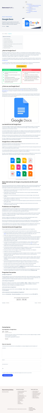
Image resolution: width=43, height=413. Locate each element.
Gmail (22, 89)
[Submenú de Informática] (31, 10)
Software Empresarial (9, 16)
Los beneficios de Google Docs (8, 41)
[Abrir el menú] (23, 7)
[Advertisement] (21, 313)
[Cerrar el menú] (26, 2)
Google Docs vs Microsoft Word (8, 42)
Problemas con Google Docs (8, 45)
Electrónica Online (7, 390)
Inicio (3, 33)
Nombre (3, 359)
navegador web (5, 60)
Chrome (6, 63)
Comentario (4, 348)
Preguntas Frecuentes (7, 47)
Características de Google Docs (8, 46)
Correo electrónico (5, 364)
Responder (6, 338)
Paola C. (7, 26)
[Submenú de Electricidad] (31, 7)
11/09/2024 (6, 331)
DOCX (5, 233)
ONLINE (8, 7)
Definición (3, 16)
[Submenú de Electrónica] (31, 4)
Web (2, 368)
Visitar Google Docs (21, 66)
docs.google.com (5, 90)
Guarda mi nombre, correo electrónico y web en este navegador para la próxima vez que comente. (17, 372)
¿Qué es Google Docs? (7, 38)
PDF (31, 243)
